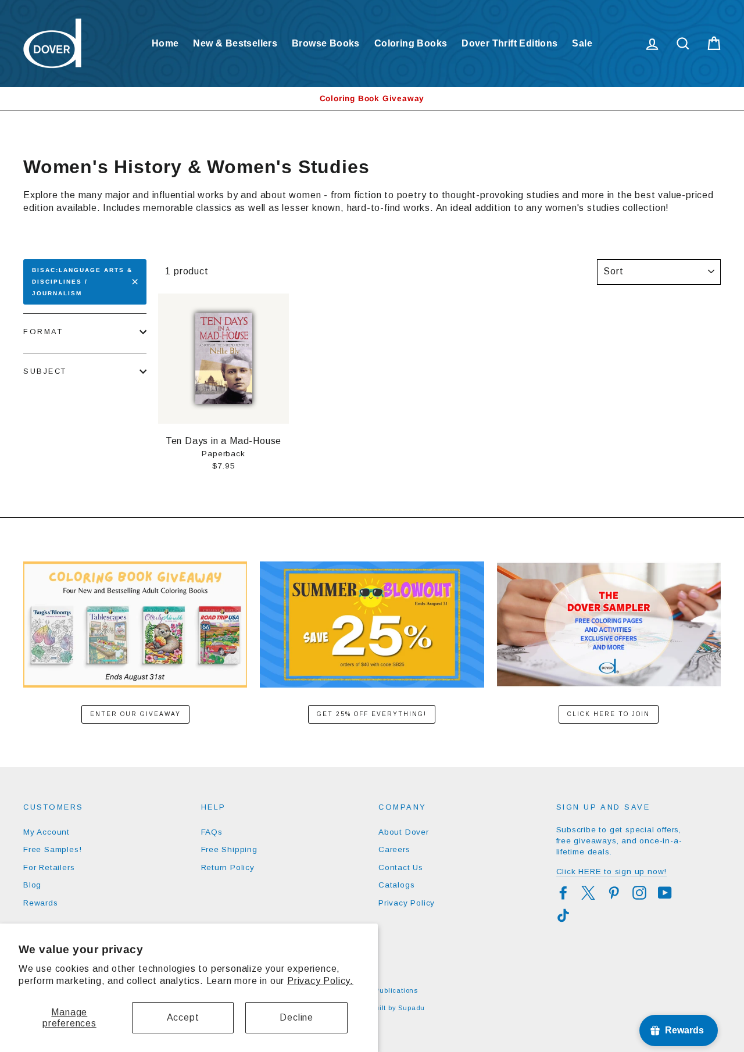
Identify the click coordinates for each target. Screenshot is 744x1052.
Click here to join (608, 714)
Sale (582, 43)
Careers (394, 849)
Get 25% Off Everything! (372, 714)
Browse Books (326, 43)
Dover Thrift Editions (509, 43)
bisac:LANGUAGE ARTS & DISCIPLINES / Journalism (82, 281)
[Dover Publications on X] (588, 893)
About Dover (403, 832)
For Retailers (48, 867)
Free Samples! (52, 849)
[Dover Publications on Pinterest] (614, 893)
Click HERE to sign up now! (611, 871)
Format (43, 331)
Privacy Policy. (320, 981)
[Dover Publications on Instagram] (639, 893)
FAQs (212, 832)
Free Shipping (229, 849)
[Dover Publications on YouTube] (665, 893)
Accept (183, 1017)
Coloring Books (411, 43)
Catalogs (396, 885)
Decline (296, 1017)
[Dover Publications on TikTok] (563, 915)
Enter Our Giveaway (135, 714)
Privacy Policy (406, 903)
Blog (32, 885)
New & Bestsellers (235, 43)
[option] (372, 98)
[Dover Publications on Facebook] (563, 893)
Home (165, 43)
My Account (46, 832)
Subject (45, 371)
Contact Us (400, 867)
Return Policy (228, 867)
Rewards (40, 903)
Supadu (411, 1007)
